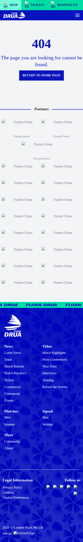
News (8, 346)
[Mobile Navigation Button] (77, 15)
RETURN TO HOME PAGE (42, 75)
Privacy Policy (12, 487)
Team (8, 359)
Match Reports (14, 366)
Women (9, 424)
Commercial (12, 387)
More (8, 435)
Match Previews (15, 373)
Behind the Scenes (54, 387)
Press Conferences (54, 359)
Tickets (9, 380)
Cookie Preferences (16, 497)
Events (8, 400)
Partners (41, 109)
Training (48, 380)
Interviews (49, 373)
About (8, 448)
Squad (47, 411)
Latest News (12, 353)
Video (47, 346)
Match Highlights (54, 353)
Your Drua (49, 366)
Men (7, 417)
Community (12, 393)
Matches (11, 411)
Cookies (8, 492)
